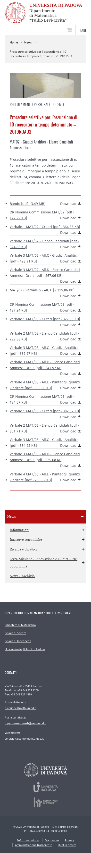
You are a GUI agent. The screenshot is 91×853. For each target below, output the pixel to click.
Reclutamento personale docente (37, 104)
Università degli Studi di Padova (25, 649)
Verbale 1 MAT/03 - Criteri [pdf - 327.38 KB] (45, 322)
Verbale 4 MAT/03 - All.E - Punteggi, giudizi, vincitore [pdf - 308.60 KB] (45, 385)
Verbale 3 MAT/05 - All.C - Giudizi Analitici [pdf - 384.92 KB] (44, 442)
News (28, 42)
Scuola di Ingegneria (18, 641)
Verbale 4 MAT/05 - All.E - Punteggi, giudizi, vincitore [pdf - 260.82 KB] (45, 477)
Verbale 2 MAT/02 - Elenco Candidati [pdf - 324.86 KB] (44, 244)
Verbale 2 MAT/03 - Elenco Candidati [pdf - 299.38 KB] (44, 336)
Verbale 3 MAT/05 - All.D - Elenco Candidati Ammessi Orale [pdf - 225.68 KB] (45, 460)
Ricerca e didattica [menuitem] (24, 549)
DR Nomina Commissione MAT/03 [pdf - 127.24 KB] (43, 307)
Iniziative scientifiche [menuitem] (26, 540)
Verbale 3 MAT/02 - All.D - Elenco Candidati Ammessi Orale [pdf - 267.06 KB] (45, 275)
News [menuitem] (11, 517)
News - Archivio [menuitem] (22, 576)
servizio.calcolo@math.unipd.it (24, 738)
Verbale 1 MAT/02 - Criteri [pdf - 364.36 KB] (45, 229)
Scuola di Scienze (15, 633)
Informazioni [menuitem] (19, 530)
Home (14, 42)
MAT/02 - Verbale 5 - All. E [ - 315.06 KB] (43, 293)
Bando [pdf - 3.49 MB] (43, 203)
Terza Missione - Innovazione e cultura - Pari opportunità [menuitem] (43, 562)
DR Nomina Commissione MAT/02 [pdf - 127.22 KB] (43, 215)
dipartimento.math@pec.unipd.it (25, 723)
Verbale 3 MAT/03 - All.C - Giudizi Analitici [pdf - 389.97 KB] (44, 350)
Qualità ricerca (67, 845)
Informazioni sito (28, 840)
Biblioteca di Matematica (20, 625)
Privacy (69, 840)
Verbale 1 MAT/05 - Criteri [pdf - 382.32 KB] (45, 414)
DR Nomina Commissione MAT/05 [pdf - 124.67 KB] (43, 399)
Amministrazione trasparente (33, 845)
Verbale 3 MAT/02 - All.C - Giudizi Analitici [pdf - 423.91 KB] (44, 258)
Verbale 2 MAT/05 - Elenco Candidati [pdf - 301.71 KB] (44, 428)
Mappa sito (52, 840)
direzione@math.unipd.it (20, 708)
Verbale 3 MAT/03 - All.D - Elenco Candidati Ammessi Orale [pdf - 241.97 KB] (45, 368)
